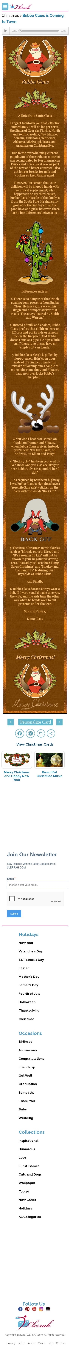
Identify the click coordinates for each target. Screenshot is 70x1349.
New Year (26, 943)
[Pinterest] (28, 1308)
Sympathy (26, 1092)
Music (41, 1343)
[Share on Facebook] (19, 733)
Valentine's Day (31, 951)
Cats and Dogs (30, 1174)
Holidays (25, 1208)
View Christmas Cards (35, 744)
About (31, 1343)
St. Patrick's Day (31, 960)
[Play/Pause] (6, 31)
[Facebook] (21, 1308)
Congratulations (31, 1058)
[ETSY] (49, 1308)
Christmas (27, 1019)
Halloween (27, 1002)
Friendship (27, 1067)
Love (22, 1157)
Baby (23, 1109)
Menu (5, 6)
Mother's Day (29, 977)
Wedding (26, 1118)
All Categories (30, 1217)
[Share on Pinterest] (30, 733)
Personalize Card (35, 722)
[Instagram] (42, 1308)
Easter (24, 968)
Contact (60, 1343)
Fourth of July (29, 994)
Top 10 (24, 1191)
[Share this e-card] (51, 733)
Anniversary (28, 1050)
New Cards (27, 1200)
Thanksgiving (29, 1010)
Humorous (27, 1149)
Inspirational (28, 1141)
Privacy (11, 1343)
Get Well (25, 1075)
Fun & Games (29, 1166)
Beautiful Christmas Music (49, 774)
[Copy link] (41, 733)
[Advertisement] (35, 814)
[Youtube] (35, 1308)
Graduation (28, 1084)
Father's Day (28, 985)
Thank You (27, 1101)
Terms (21, 1343)
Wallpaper (27, 1183)
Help (50, 1343)
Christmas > (12, 15)
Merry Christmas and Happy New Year (17, 776)
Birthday (25, 1041)
